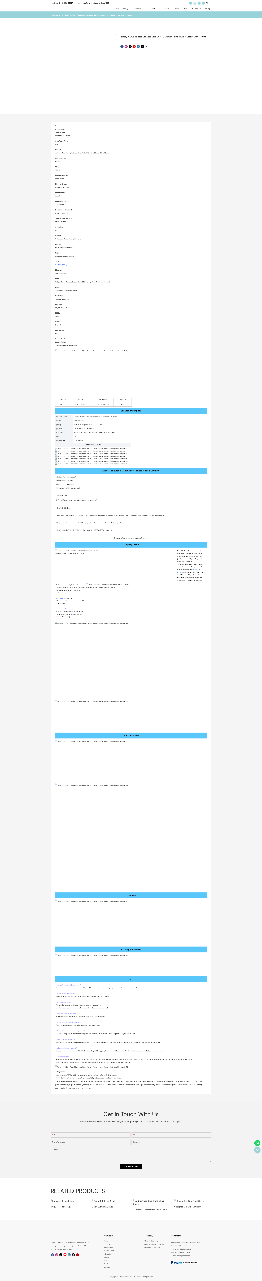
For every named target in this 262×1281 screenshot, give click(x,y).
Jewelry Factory (65, 609)
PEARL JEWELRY (102, 404)
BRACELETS (63, 404)
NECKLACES (63, 400)
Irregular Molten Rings (61, 1206)
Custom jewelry (61, 265)
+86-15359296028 (187, 1252)
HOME (122, 404)
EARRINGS (102, 400)
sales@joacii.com (183, 1256)
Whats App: (175, 1252)
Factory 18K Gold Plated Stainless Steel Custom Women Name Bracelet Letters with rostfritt (98, 15)
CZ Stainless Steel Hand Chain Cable (150, 1209)
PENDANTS (122, 400)
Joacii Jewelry (56, 15)
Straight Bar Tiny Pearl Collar (187, 1206)
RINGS (80, 400)
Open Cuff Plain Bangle (102, 1206)
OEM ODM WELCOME (93, 445)
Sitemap (150, 1277)
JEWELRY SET (81, 404)
